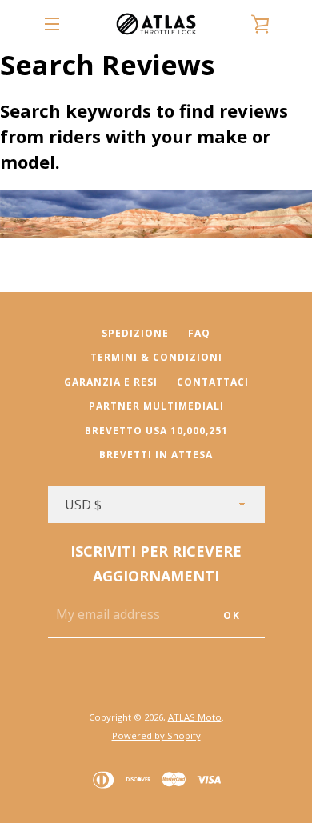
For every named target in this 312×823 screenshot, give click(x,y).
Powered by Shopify (156, 735)
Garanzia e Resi (111, 382)
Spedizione (135, 333)
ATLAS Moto (195, 717)
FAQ (199, 333)
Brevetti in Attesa (156, 454)
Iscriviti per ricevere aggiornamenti (156, 563)
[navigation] (52, 24)
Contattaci (213, 382)
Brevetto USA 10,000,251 (156, 430)
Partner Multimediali (156, 406)
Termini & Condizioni (156, 357)
